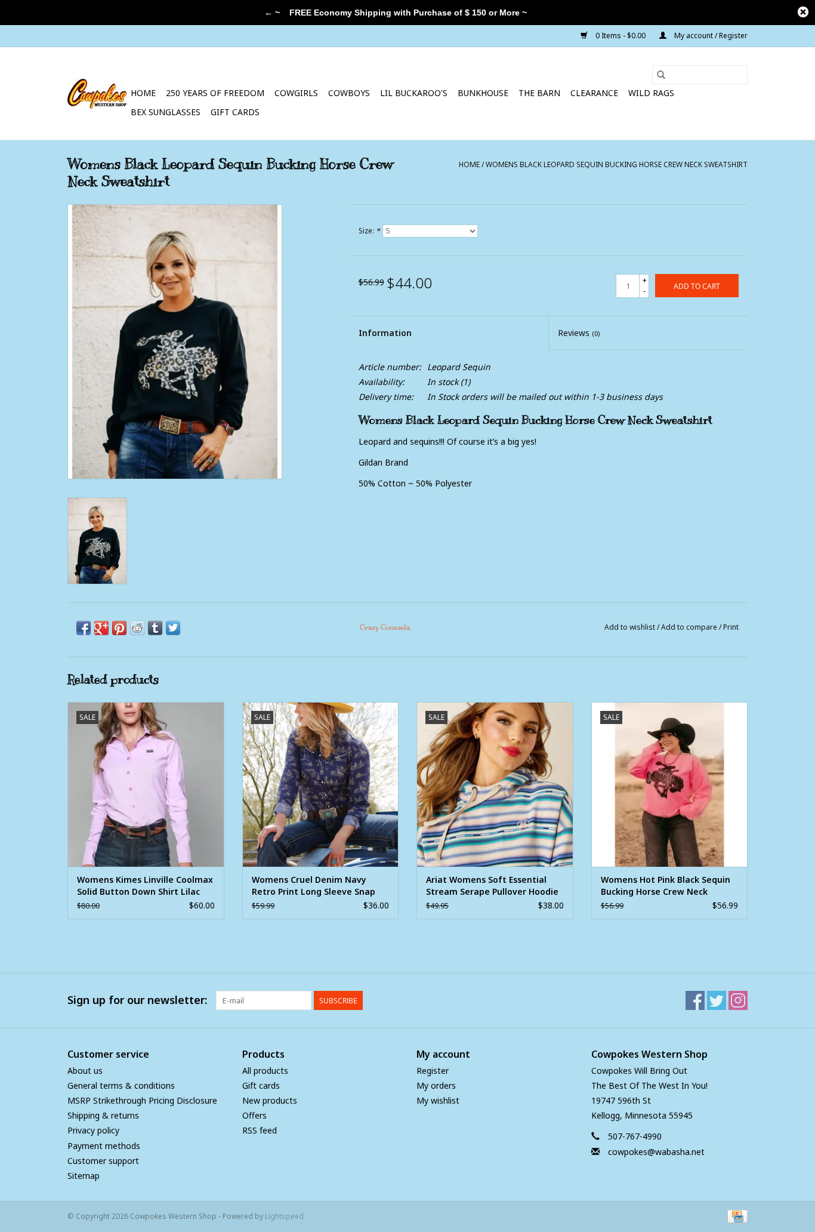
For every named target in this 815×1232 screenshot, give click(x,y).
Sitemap (83, 1175)
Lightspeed (284, 1216)
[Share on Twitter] (173, 628)
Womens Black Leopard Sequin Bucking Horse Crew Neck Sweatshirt (617, 164)
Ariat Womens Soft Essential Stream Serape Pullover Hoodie (492, 885)
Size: (369, 231)
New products (269, 1100)
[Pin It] (119, 628)
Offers (254, 1115)
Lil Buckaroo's (413, 92)
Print (731, 627)
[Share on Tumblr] (155, 628)
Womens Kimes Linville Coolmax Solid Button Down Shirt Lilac (145, 885)
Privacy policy (93, 1130)
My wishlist (437, 1100)
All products (265, 1070)
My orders (436, 1085)
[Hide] (803, 12)
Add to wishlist (630, 627)
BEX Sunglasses (165, 112)
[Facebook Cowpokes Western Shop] (695, 1000)
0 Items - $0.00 (620, 35)
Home (143, 92)
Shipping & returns (103, 1115)
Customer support (103, 1160)
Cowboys (349, 92)
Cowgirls (296, 92)
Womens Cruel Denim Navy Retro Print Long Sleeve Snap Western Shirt (313, 886)
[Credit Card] (735, 1216)
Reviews (579, 332)
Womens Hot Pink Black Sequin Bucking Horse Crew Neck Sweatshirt (665, 886)
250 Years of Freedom (215, 92)
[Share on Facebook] (83, 628)
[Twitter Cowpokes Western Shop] (716, 1000)
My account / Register (710, 35)
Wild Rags (651, 92)
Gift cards (235, 112)
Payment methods (103, 1145)
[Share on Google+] (101, 628)
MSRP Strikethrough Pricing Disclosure (142, 1100)
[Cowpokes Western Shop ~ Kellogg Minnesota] (97, 94)
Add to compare (690, 627)
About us (85, 1070)
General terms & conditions (121, 1085)
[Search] (661, 74)
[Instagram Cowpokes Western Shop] (738, 1000)
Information (385, 332)
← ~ (272, 12)
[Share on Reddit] (137, 628)
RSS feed (259, 1130)
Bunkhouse (483, 92)
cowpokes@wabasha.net (656, 1151)
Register (432, 1070)
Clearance (594, 92)
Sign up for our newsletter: (137, 1000)
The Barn (539, 92)
